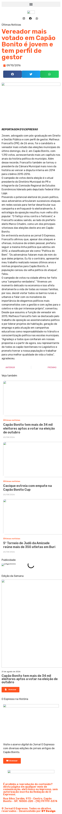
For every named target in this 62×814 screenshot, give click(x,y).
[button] (31, 4)
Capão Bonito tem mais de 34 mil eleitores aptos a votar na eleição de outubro (29, 428)
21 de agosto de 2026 (11, 672)
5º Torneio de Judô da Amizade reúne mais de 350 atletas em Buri (29, 545)
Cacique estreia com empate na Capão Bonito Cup (27, 488)
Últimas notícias (11, 420)
